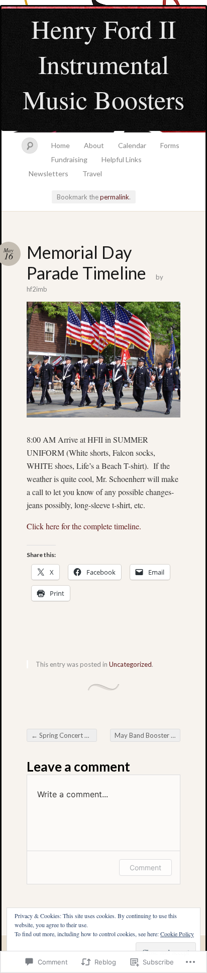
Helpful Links (121, 159)
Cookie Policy (177, 934)
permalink (114, 197)
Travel (92, 173)
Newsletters (48, 173)
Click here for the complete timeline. (84, 526)
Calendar (132, 145)
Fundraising (69, 159)
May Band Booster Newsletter (147, 735)
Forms (169, 145)
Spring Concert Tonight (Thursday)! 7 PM (64, 735)
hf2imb (37, 289)
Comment (145, 867)
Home (60, 145)
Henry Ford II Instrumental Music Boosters (103, 64)
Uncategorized (130, 664)
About (94, 145)
